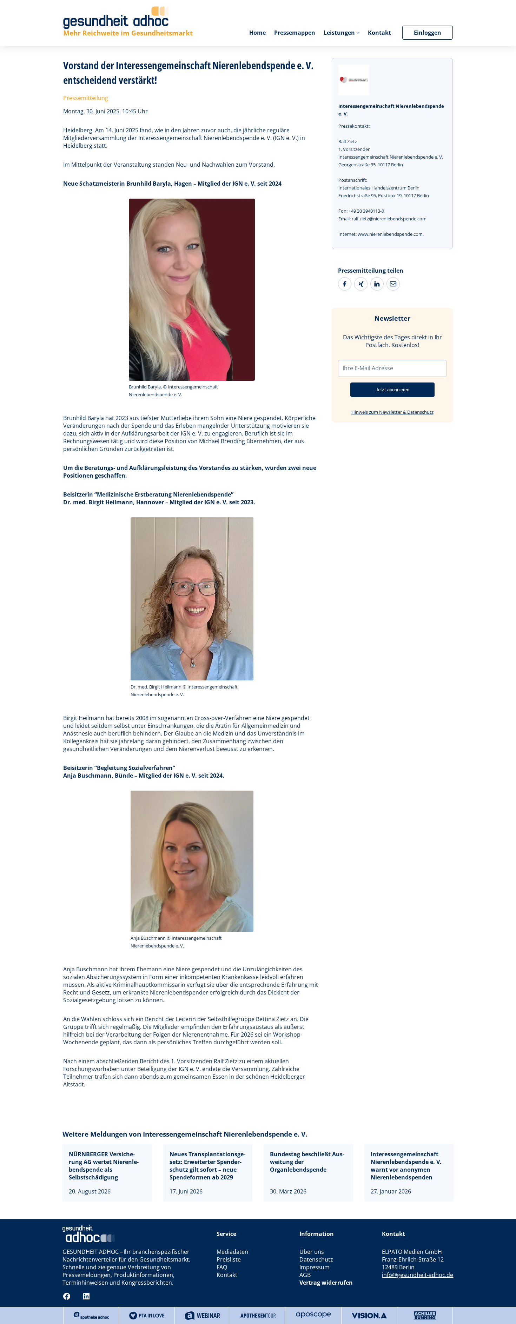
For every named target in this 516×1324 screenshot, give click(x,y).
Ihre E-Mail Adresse (368, 368)
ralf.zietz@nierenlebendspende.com (389, 218)
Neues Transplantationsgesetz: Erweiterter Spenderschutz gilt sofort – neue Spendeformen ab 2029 (207, 1165)
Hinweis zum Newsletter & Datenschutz (392, 412)
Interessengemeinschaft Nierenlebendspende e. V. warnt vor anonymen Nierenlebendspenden (406, 1165)
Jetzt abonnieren (392, 389)
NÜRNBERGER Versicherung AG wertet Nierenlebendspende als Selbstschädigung (104, 1165)
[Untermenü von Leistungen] (357, 32)
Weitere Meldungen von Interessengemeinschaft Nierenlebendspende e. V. (184, 1134)
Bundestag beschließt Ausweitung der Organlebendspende (307, 1161)
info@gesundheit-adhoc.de (417, 1275)
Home (257, 32)
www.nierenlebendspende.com (390, 234)
